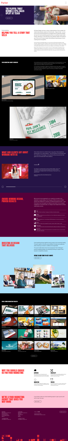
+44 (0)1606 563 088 (5, 418)
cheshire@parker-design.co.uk (6, 419)
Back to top (62, 411)
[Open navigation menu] (66, 3)
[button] (2, 15)
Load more (33, 355)
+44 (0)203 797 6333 (21, 418)
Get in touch (37, 401)
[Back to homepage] (4, 3)
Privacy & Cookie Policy (37, 413)
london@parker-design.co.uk (22, 419)
